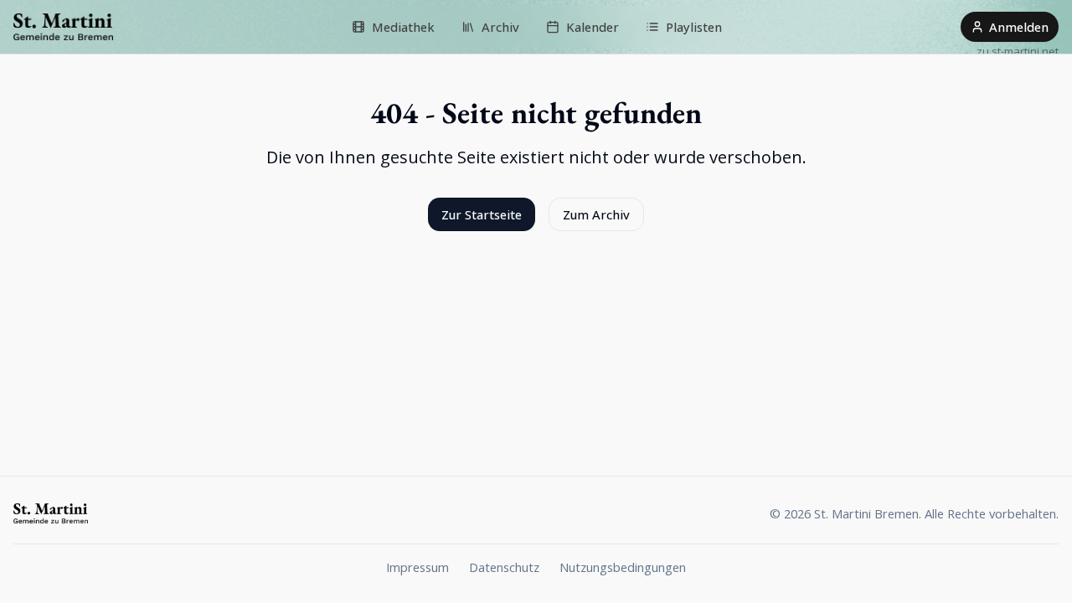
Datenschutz (504, 567)
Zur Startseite (481, 214)
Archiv (500, 26)
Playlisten (694, 26)
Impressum (417, 567)
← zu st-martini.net (1011, 51)
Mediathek (403, 26)
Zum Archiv (596, 214)
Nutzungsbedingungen (622, 567)
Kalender (592, 26)
